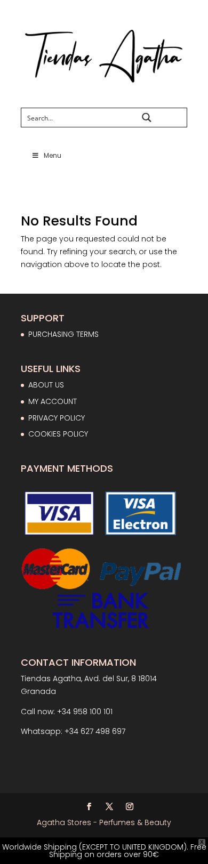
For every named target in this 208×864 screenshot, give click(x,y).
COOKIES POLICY (58, 434)
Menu (52, 155)
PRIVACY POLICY (56, 418)
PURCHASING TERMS (63, 334)
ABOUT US (46, 384)
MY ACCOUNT (52, 401)
